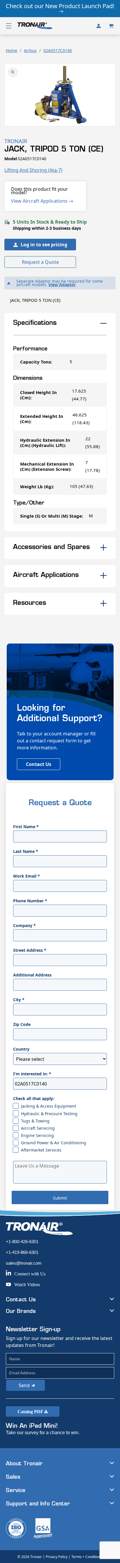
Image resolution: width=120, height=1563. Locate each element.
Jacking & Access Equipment (48, 1106)
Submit (60, 1198)
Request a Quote (40, 262)
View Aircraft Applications (40, 201)
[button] (8, 25)
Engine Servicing (37, 1135)
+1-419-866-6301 (22, 1252)
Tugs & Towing (35, 1121)
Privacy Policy (57, 1556)
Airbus (30, 50)
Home (11, 50)
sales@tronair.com (24, 1263)
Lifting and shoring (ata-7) (33, 170)
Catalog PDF (30, 1411)
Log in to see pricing (44, 244)
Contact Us (38, 764)
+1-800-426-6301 (22, 1241)
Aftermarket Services (41, 1150)
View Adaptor (62, 284)
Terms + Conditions (87, 1556)
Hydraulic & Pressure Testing (49, 1113)
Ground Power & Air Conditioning (53, 1142)
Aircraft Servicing (38, 1128)
